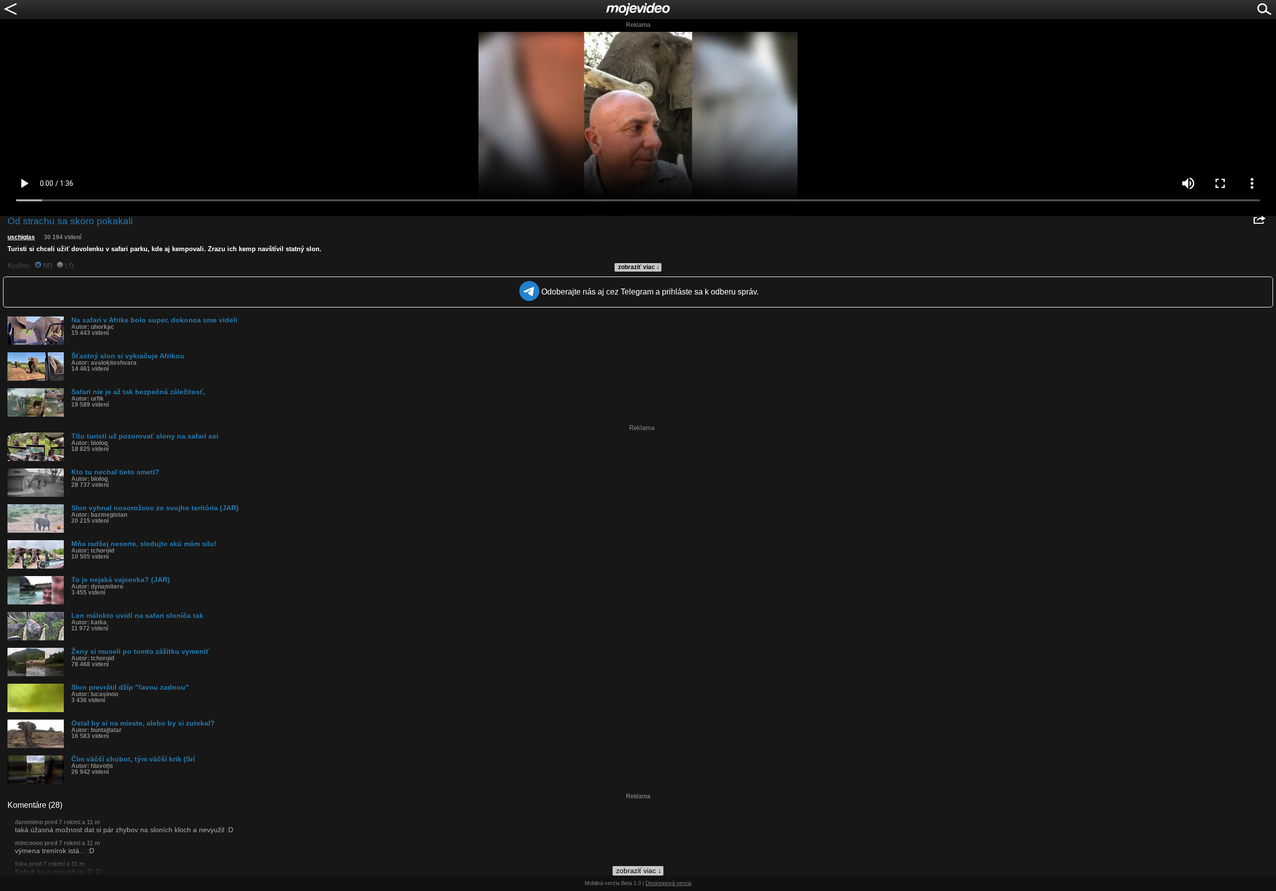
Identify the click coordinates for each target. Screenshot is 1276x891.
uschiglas (21, 237)
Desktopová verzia (668, 883)
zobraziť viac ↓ (638, 267)
